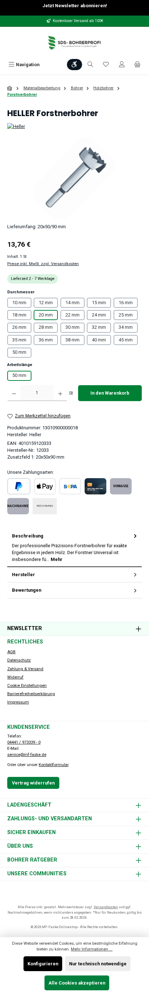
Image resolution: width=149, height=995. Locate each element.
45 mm (126, 340)
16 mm (126, 302)
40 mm (99, 340)
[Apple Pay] (45, 486)
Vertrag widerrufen (33, 783)
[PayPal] (18, 486)
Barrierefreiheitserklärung (31, 694)
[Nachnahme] (18, 506)
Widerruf (15, 677)
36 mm (46, 340)
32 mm (99, 327)
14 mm (72, 302)
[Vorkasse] (121, 486)
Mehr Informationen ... (91, 949)
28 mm (46, 327)
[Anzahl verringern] (14, 393)
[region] (74, 177)
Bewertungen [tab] (26, 590)
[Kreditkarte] (95, 486)
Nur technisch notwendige (98, 963)
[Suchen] (90, 65)
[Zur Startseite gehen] (74, 42)
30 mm (72, 327)
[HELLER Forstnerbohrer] (74, 177)
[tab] (74, 547)
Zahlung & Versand (25, 669)
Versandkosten (106, 907)
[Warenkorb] (137, 65)
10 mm (19, 302)
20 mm (46, 315)
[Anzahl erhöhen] (60, 393)
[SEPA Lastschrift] (70, 486)
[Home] (10, 88)
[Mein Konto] (122, 65)
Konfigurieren (42, 963)
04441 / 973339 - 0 (24, 742)
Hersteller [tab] (23, 574)
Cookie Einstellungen (27, 685)
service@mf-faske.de (26, 754)
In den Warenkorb (109, 393)
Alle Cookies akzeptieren (76, 983)
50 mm (19, 352)
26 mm (19, 327)
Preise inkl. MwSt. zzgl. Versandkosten (43, 263)
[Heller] (74, 126)
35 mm (19, 340)
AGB (11, 652)
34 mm (126, 327)
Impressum (18, 702)
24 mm (99, 315)
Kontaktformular (53, 764)
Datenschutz (19, 660)
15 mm (99, 302)
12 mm (46, 302)
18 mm (19, 315)
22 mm (72, 315)
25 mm (126, 315)
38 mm (72, 340)
